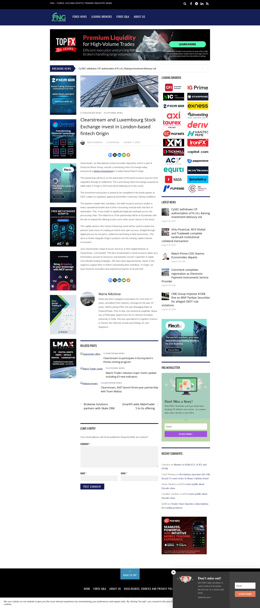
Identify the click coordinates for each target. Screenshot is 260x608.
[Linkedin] (119, 155)
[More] (128, 155)
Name (83, 473)
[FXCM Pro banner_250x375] (63, 114)
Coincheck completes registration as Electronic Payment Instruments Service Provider (185, 275)
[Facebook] (110, 155)
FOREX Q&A (99, 589)
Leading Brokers (101, 17)
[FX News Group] (58, 21)
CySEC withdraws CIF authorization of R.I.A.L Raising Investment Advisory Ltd (117, 68)
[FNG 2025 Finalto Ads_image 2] (184, 354)
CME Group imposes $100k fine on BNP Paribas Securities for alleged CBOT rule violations (186, 299)
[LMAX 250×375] (63, 378)
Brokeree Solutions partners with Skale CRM (97, 406)
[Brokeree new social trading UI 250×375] (63, 334)
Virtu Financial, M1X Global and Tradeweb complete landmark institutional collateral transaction (183, 235)
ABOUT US (115, 589)
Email (124, 473)
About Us (139, 17)
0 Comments (113, 142)
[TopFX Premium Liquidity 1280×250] (130, 59)
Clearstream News (91, 113)
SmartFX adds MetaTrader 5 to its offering (140, 406)
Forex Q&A (122, 17)
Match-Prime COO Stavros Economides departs (187, 255)
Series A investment (103, 171)
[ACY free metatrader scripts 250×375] (63, 246)
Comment (85, 444)
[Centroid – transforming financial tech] (63, 158)
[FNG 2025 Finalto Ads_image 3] (63, 202)
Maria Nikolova (94, 142)
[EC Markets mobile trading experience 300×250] (184, 552)
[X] (115, 155)
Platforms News (113, 113)
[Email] (124, 155)
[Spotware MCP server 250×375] (63, 290)
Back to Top (130, 575)
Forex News (80, 17)
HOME (87, 589)
